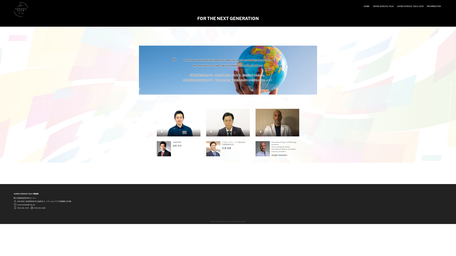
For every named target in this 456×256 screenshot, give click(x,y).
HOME (367, 6)
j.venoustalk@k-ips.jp (26, 205)
